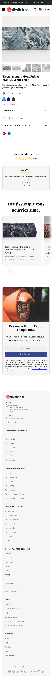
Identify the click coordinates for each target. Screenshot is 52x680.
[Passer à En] (40, 9)
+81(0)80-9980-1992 (17, 418)
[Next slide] (10, 270)
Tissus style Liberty (11, 477)
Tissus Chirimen (10, 447)
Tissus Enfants (10, 490)
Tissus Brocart (10, 524)
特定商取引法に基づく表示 (14, 625)
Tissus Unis (9, 536)
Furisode (8, 554)
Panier (7, 651)
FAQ (6, 613)
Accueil (7, 638)
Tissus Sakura (10, 456)
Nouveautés (9, 511)
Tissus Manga (10, 486)
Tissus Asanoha (10, 435)
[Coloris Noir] (13, 99)
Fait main (8, 541)
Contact (8, 604)
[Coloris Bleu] (8, 99)
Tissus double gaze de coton (15, 494)
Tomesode (8, 558)
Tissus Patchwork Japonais (14, 498)
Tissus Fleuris (9, 452)
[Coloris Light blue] (4, 99)
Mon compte (9, 655)
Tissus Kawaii (9, 481)
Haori (7, 579)
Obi (6, 587)
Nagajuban (9, 583)
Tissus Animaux (10, 460)
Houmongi (9, 562)
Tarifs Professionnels (12, 609)
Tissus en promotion (12, 520)
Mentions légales (11, 617)
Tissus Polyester (10, 532)
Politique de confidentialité (14, 621)
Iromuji (7, 575)
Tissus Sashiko (10, 528)
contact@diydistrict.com (18, 422)
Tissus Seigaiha (10, 439)
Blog (6, 643)
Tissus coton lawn (11, 515)
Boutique (8, 647)
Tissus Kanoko (10, 443)
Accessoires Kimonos (12, 591)
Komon (7, 570)
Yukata (7, 566)
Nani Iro (8, 473)
